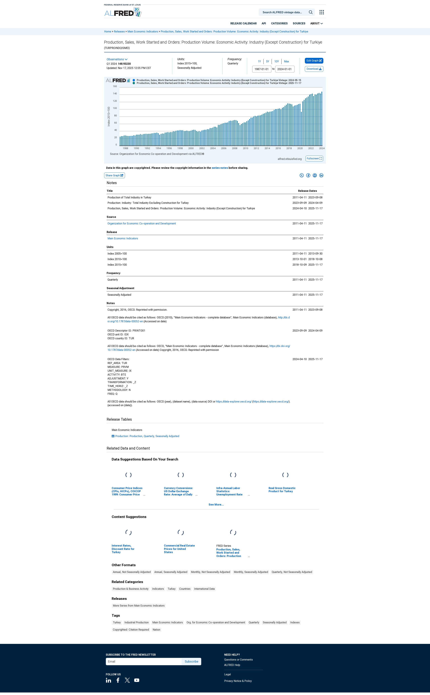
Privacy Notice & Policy (238, 681)
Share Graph (113, 175)
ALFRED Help (232, 665)
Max (286, 61)
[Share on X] (302, 175)
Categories (279, 23)
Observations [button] (116, 59)
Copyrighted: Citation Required (131, 629)
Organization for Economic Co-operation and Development (142, 223)
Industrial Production (136, 622)
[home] (123, 12)
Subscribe (191, 661)
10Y (276, 61)
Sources (299, 23)
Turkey (172, 588)
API (264, 23)
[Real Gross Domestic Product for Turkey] (285, 475)
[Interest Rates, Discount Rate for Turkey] (128, 532)
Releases (119, 31)
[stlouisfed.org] (122, 4)
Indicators (158, 588)
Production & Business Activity (130, 588)
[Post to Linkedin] (321, 175)
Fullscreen (313, 158)
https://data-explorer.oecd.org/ (234, 401)
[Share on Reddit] (315, 175)
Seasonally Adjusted (275, 622)
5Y (267, 61)
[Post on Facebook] (308, 175)
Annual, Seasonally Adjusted (170, 572)
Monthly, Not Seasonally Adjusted (210, 572)
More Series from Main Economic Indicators (139, 605)
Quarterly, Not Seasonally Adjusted (292, 572)
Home (107, 31)
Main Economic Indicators (142, 31)
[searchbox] (287, 12)
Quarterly (254, 622)
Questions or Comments (238, 659)
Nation (156, 629)
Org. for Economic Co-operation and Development (216, 622)
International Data (204, 588)
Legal (227, 674)
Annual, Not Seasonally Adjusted (132, 572)
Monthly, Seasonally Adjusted (251, 572)
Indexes (295, 622)
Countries (184, 588)
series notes (220, 167)
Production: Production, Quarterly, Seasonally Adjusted (147, 436)
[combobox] (287, 12)
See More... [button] (216, 504)
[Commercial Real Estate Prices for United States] (181, 532)
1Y (259, 61)
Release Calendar (243, 23)
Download (313, 68)
